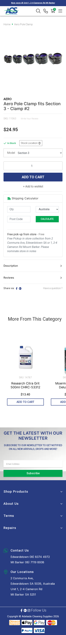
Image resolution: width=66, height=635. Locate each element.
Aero (8, 99)
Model (11, 152)
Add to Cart (33, 177)
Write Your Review (29, 118)
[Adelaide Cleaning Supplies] (11, 11)
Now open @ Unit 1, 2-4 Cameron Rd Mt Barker (33, 3)
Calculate (47, 219)
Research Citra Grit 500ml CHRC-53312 (25, 385)
